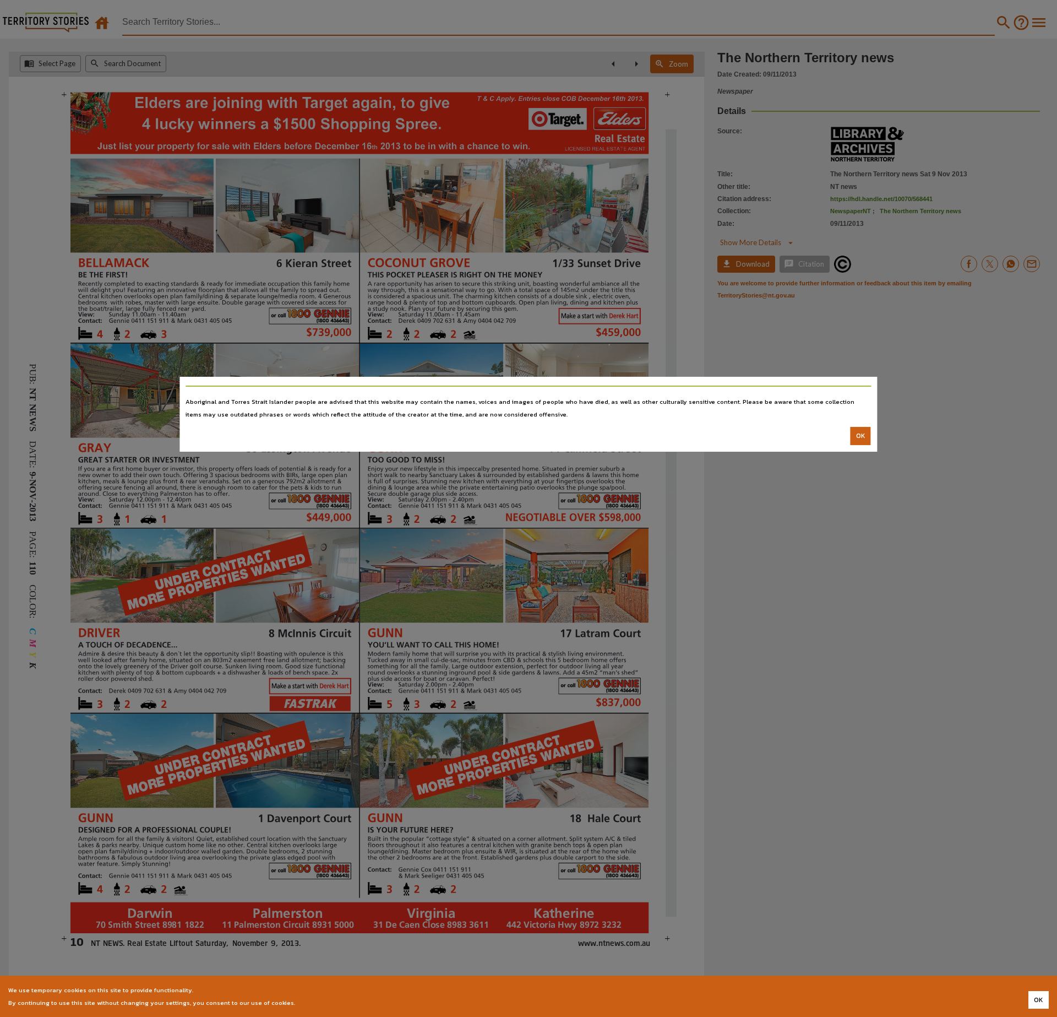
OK (860, 436)
